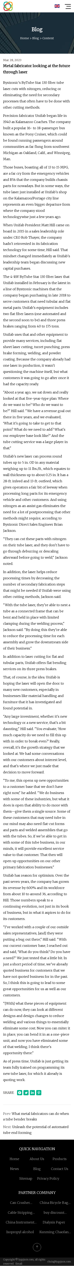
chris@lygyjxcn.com (59, 1261)
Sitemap (25, 1178)
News (14, 1169)
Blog (35, 38)
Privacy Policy (48, 1178)
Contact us (59, 1169)
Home (24, 38)
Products (60, 1159)
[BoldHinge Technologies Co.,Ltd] (8, 6)
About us (37, 1159)
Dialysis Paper (54, 1222)
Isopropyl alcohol (20, 1232)
